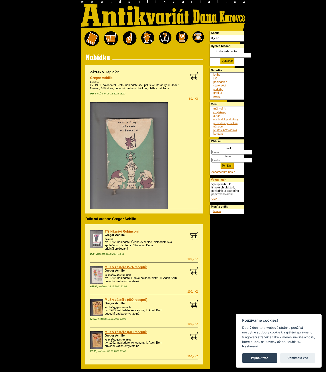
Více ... (216, 199)
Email (227, 148)
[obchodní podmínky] (130, 39)
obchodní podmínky (226, 119)
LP (215, 78)
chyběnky (219, 112)
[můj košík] (111, 39)
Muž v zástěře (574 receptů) (126, 267)
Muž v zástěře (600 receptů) (126, 300)
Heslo (227, 156)
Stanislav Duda (143, 245)
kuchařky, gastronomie (118, 275)
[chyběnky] (147, 39)
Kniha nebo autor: (227, 51)
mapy (216, 96)
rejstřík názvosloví (225, 130)
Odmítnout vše (297, 358)
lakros (217, 211)
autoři (216, 115)
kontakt (218, 133)
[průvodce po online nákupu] (165, 39)
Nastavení (250, 346)
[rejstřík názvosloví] (182, 39)
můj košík (219, 108)
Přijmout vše (259, 358)
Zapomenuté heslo (223, 172)
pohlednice (220, 82)
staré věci (219, 85)
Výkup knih (218, 179)
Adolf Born (170, 278)
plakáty (218, 89)
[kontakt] (198, 39)
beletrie (94, 82)
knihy (216, 74)
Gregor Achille (101, 78)
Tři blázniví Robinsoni (122, 231)
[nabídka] (91, 39)
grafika (217, 92)
